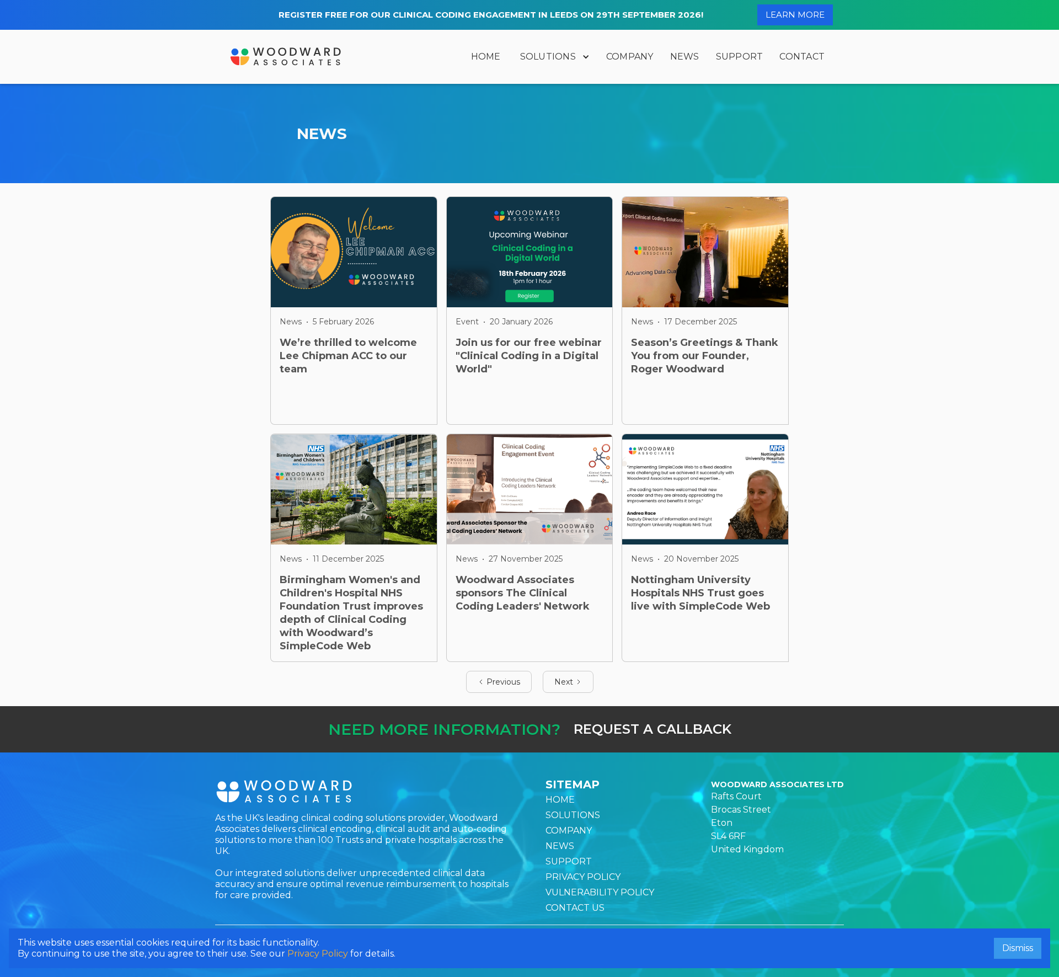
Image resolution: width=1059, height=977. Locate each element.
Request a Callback (652, 729)
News (684, 56)
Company (630, 56)
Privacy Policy (583, 877)
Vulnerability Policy (599, 892)
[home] (286, 57)
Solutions (548, 56)
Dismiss (1017, 948)
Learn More (795, 14)
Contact (802, 56)
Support (739, 56)
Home (486, 56)
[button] (553, 57)
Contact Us (575, 908)
